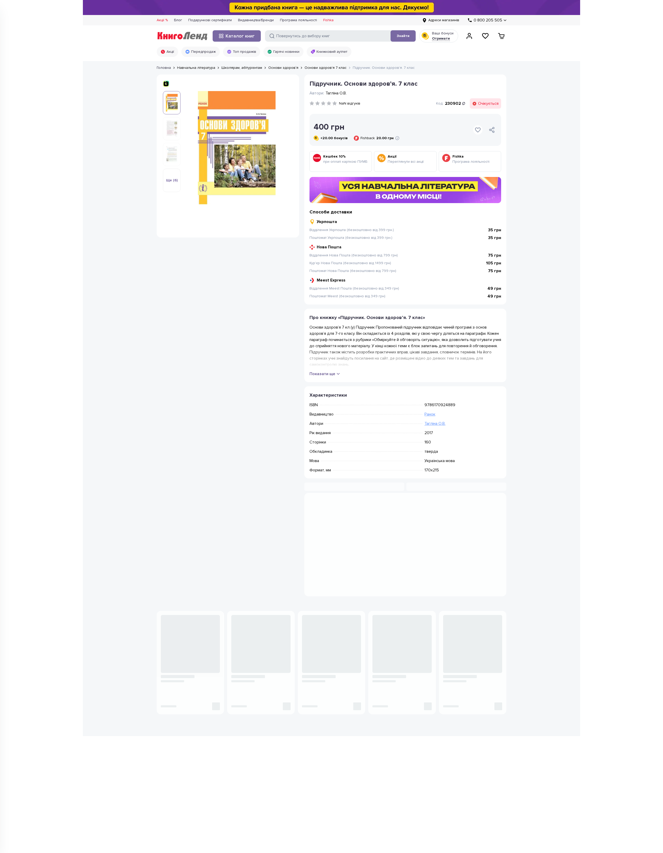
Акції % (162, 20)
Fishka (328, 20)
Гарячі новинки (286, 51)
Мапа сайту (379, 815)
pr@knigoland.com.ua (175, 843)
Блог (178, 20)
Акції (170, 51)
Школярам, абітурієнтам (241, 67)
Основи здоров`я (283, 67)
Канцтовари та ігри (257, 792)
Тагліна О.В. (434, 423)
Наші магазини (319, 792)
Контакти (313, 800)
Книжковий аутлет (331, 51)
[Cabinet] (469, 36)
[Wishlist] (485, 36)
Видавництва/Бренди (256, 20)
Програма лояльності (298, 20)
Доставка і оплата (385, 800)
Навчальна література (196, 67)
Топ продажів (244, 51)
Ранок (429, 414)
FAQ (373, 823)
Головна (164, 67)
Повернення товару (387, 808)
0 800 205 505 (181, 788)
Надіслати (473, 752)
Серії (246, 823)
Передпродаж (203, 51)
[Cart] (501, 36)
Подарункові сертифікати (210, 20)
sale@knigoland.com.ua (177, 828)
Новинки (249, 784)
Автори (248, 815)
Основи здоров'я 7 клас (326, 67)
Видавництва (253, 808)
